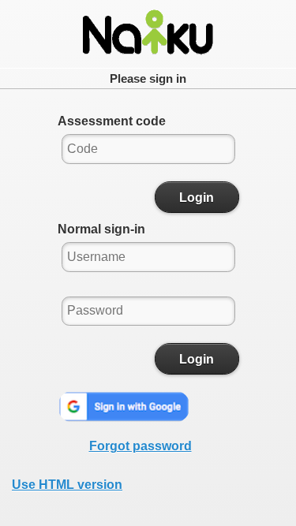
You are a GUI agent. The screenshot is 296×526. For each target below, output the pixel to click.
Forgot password (140, 446)
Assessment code (112, 121)
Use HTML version (67, 484)
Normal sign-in (101, 229)
